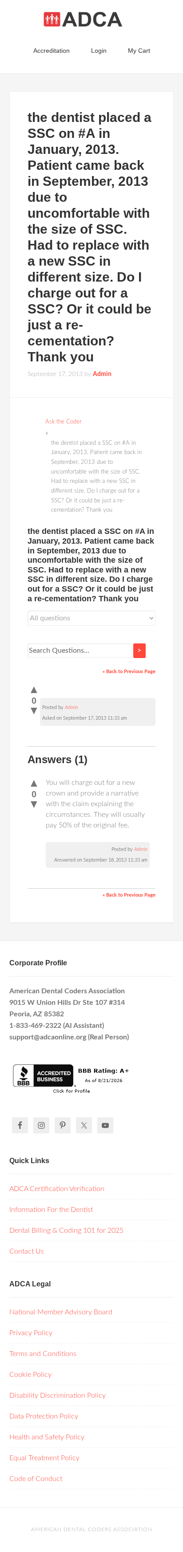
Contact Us (26, 1251)
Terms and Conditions (42, 1353)
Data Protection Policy (43, 1416)
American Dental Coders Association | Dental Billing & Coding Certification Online (91, 22)
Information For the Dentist (51, 1209)
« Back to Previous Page (129, 671)
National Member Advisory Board (60, 1312)
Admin (71, 707)
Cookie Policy (30, 1374)
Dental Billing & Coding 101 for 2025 (66, 1230)
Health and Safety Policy (46, 1437)
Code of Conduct (35, 1478)
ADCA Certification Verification (56, 1188)
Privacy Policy (30, 1332)
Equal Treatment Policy (44, 1458)
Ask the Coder (63, 422)
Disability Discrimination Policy (57, 1395)
